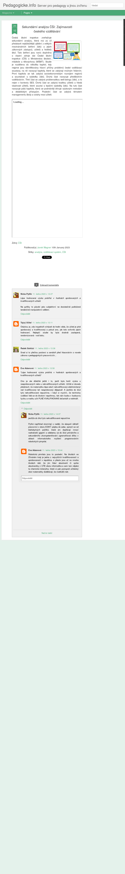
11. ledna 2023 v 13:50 (44, 368)
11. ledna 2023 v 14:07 (50, 413)
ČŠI (20, 242)
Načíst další (47, 533)
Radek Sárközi (27, 348)
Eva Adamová (27, 368)
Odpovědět (25, 313)
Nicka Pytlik (26, 293)
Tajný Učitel (26, 322)
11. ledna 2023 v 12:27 (43, 293)
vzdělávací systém (52, 251)
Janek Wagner (44, 247)
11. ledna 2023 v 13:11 (42, 322)
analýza (38, 251)
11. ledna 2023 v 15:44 (52, 450)
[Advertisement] (99, 72)
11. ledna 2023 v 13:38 (45, 348)
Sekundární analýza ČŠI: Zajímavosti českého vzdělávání (47, 29)
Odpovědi (28, 408)
